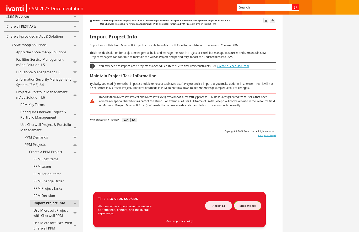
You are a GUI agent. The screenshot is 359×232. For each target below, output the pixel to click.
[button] (295, 7)
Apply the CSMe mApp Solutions (41, 52)
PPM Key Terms (32, 104)
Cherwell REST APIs (21, 26)
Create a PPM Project (45, 152)
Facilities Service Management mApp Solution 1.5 (40, 62)
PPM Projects (35, 144)
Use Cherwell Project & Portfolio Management (45, 127)
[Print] (265, 20)
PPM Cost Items (45, 159)
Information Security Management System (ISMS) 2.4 (43, 82)
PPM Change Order (48, 181)
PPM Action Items (47, 174)
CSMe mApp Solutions (29, 45)
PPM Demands (36, 137)
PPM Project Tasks (47, 188)
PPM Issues (42, 166)
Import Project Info (49, 203)
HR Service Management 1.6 (38, 72)
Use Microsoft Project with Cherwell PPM (50, 213)
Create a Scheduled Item (233, 66)
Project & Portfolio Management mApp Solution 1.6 (42, 95)
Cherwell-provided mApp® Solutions (35, 36)
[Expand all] (272, 20)
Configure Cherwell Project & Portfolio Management (43, 115)
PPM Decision (44, 195)
